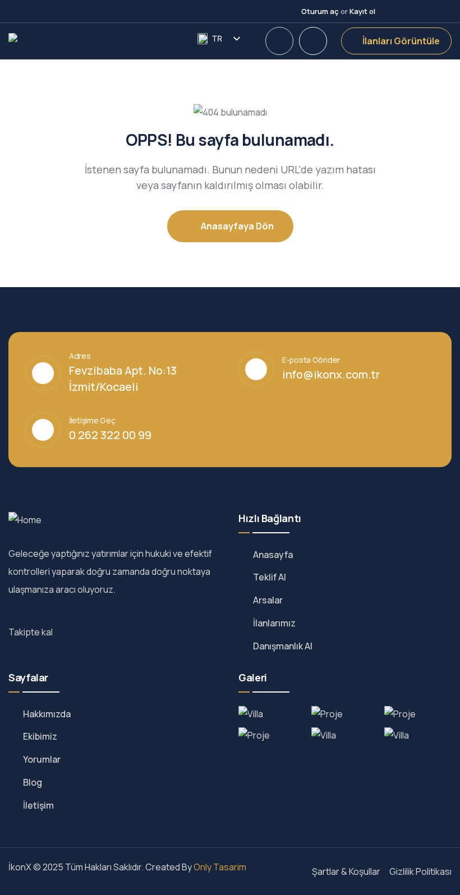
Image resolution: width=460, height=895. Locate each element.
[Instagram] (429, 11)
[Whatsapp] (448, 11)
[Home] (25, 41)
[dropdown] (279, 41)
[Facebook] (390, 11)
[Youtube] (409, 11)
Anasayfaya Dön (236, 226)
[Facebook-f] (73, 633)
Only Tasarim (220, 867)
